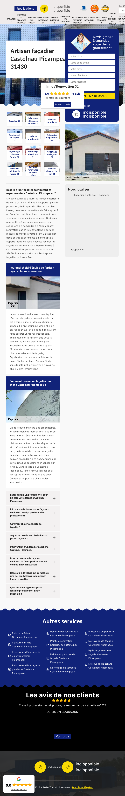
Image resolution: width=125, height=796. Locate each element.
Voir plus (62, 736)
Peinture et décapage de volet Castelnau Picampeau (26, 656)
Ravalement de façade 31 (43, 20)
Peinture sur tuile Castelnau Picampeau (24, 644)
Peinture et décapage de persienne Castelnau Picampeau (26, 669)
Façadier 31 (11, 20)
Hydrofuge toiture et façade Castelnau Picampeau (100, 654)
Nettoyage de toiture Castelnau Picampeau (100, 665)
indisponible (60, 7)
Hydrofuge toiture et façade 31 (77, 20)
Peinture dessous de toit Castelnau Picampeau (64, 633)
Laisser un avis (62, 104)
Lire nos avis (19, 790)
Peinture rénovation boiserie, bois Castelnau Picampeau (63, 645)
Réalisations (25, 8)
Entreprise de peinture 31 (66, 20)
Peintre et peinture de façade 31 (112, 20)
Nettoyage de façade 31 (101, 20)
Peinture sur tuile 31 (32, 20)
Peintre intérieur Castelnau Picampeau (24, 635)
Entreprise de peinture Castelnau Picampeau (101, 633)
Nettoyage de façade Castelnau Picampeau (100, 643)
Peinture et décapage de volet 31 (21, 20)
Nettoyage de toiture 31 (89, 20)
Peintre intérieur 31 (54, 20)
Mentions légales (82, 787)
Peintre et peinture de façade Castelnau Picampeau (62, 658)
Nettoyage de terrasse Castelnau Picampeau (63, 669)
